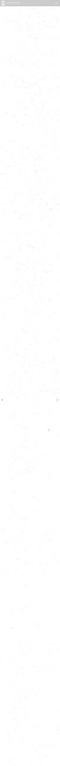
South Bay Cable (13, 3)
